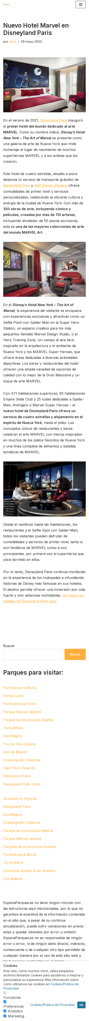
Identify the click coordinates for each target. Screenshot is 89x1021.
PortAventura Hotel (19, 704)
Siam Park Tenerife (19, 768)
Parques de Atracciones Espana (29, 846)
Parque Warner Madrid (22, 712)
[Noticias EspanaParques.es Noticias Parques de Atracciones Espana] (7, 4)
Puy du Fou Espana (19, 744)
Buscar (9, 646)
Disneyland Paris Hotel (21, 784)
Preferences (13, 1006)
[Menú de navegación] (81, 4)
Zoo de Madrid (15, 752)
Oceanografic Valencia (21, 760)
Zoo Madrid (12, 879)
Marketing (16, 1016)
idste (12, 41)
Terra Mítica (13, 862)
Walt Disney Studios (50, 185)
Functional (12, 997)
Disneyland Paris (53, 120)
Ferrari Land (13, 696)
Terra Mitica (13, 728)
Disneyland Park (16, 185)
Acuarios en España (19, 798)
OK (81, 1005)
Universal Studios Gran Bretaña (29, 871)
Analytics (15, 1011)
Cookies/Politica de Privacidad (52, 1005)
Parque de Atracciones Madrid (28, 720)
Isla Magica (12, 736)
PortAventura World (19, 688)
